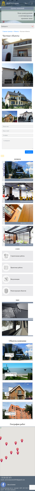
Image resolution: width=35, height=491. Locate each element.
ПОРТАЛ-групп (12, 3)
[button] (17, 449)
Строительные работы (17, 256)
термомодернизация (26, 201)
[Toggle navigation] (32, 3)
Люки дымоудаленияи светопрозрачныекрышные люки (24, 15)
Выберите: (4, 26)
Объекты (16, 31)
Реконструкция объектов (18, 291)
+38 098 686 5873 (6, 478)
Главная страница (7, 31)
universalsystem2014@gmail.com (15, 480)
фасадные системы (26, 223)
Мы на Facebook (11, 484)
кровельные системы (25, 244)
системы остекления (26, 180)
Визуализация (15, 279)
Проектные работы (16, 267)
